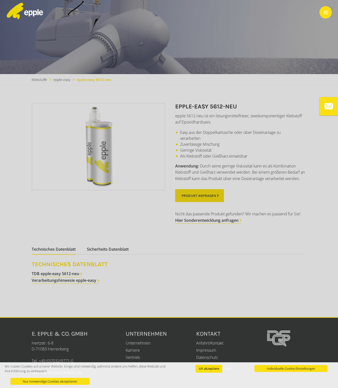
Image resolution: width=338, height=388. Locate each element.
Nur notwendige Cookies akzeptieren (50, 381)
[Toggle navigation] (325, 12)
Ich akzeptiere (209, 368)
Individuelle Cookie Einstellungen (291, 368)
